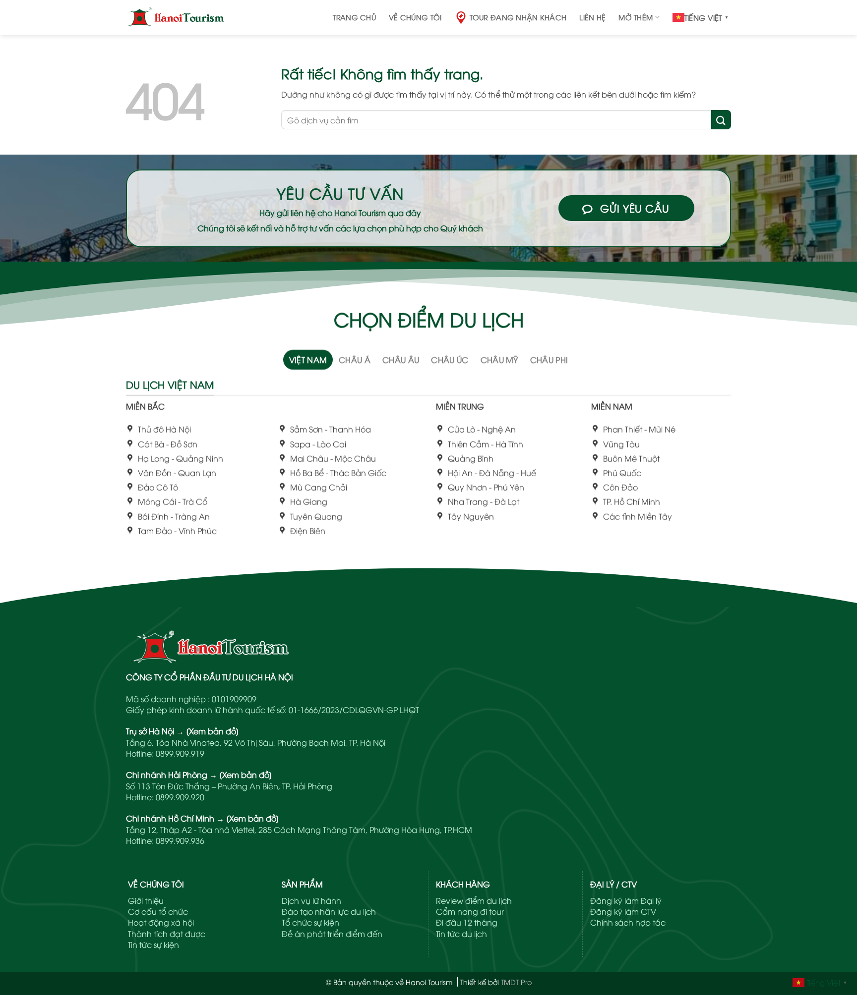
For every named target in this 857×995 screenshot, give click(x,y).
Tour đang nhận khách (518, 17)
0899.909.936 (180, 840)
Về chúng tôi (415, 17)
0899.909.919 (180, 753)
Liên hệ (592, 17)
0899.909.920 (180, 796)
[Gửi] (721, 119)
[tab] (308, 360)
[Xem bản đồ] (212, 730)
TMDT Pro (516, 982)
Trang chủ (354, 17)
